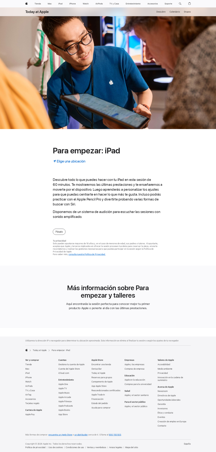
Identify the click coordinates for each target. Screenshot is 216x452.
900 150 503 (115, 435)
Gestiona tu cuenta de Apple (71, 364)
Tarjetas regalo (32, 403)
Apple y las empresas (134, 364)
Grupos (187, 12)
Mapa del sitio (131, 447)
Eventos (161, 417)
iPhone (28, 377)
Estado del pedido (99, 403)
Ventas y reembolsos (96, 447)
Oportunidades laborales (169, 400)
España (187, 444)
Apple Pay (30, 414)
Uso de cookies (55, 447)
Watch (28, 382)
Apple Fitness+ (65, 401)
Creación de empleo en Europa (172, 421)
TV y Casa (30, 390)
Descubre (161, 12)
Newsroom (163, 391)
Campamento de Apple (102, 382)
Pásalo (59, 231)
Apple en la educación (135, 380)
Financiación (97, 399)
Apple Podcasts (65, 406)
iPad (27, 373)
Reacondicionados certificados (105, 390)
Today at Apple (37, 12)
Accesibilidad (164, 364)
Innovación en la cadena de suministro (170, 378)
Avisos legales (115, 447)
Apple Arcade (64, 397)
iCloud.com (63, 373)
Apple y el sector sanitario (137, 395)
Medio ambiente (165, 369)
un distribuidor (81, 435)
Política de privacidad (35, 447)
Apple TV (62, 388)
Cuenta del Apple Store (69, 369)
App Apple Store (98, 386)
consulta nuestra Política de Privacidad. (87, 254)
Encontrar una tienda (101, 364)
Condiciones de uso (75, 447)
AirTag (28, 395)
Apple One (63, 384)
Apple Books (64, 410)
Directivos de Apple (167, 395)
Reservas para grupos (101, 377)
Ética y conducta (165, 413)
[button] (180, 3)
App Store (63, 414)
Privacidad (163, 373)
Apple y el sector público (136, 406)
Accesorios (30, 399)
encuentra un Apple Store (60, 435)
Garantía (162, 404)
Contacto (162, 426)
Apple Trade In (98, 395)
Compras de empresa (134, 369)
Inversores (163, 408)
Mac (27, 369)
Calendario (175, 12)
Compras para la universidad (138, 384)
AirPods (29, 386)
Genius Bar (96, 369)
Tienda (28, 364)
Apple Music (64, 393)
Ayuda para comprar (101, 408)
